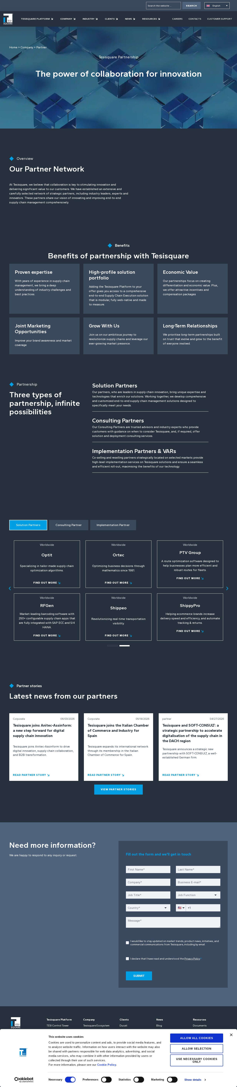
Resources (199, 1019)
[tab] (28, 525)
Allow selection (196, 1048)
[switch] (106, 1080)
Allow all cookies (196, 1038)
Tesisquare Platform (59, 1019)
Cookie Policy (106, 1064)
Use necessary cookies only (196, 1060)
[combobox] (163, 5)
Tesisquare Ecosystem (96, 1025)
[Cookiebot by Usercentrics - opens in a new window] (24, 1080)
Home (13, 47)
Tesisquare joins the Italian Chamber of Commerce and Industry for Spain (118, 730)
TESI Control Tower (57, 1025)
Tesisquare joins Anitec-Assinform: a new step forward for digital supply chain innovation (42, 730)
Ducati (123, 1025)
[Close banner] (231, 1034)
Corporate (19, 718)
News (159, 1019)
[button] (9, 588)
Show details (192, 1079)
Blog (159, 1025)
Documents (200, 1025)
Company (27, 47)
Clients (124, 1019)
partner (166, 718)
